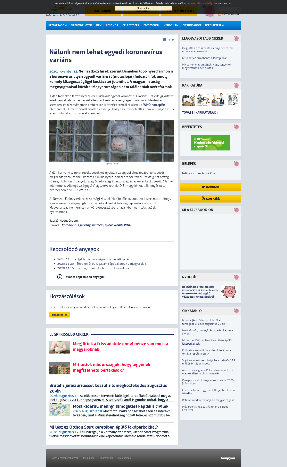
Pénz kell (112, 25)
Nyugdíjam (171, 25)
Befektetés (192, 127)
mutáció (97, 225)
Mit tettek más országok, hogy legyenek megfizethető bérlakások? (206, 66)
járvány (85, 225)
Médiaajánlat (125, 458)
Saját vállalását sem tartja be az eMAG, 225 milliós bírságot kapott (208, 362)
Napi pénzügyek (81, 25)
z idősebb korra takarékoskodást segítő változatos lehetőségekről (200, 293)
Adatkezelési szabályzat (65, 458)
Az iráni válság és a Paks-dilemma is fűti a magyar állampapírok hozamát (207, 372)
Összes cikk (210, 198)
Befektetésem (214, 25)
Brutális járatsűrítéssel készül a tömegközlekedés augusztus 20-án (203, 322)
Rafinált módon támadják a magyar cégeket (208, 400)
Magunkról (88, 458)
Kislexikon (210, 187)
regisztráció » (206, 173)
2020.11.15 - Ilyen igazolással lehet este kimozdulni (93, 268)
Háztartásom (57, 25)
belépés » (188, 173)
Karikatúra (192, 85)
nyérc (109, 225)
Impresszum (106, 458)
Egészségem (151, 25)
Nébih (118, 225)
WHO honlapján (154, 105)
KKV (99, 25)
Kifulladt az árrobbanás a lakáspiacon (204, 58)
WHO (127, 225)
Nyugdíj (189, 277)
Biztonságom (192, 25)
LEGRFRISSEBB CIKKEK (68, 334)
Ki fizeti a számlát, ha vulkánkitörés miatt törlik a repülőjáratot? (207, 352)
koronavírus (70, 225)
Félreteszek (131, 25)
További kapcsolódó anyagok (84, 277)
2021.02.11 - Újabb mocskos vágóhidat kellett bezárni (94, 259)
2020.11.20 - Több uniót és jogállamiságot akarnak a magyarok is (102, 263)
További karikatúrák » (200, 112)
